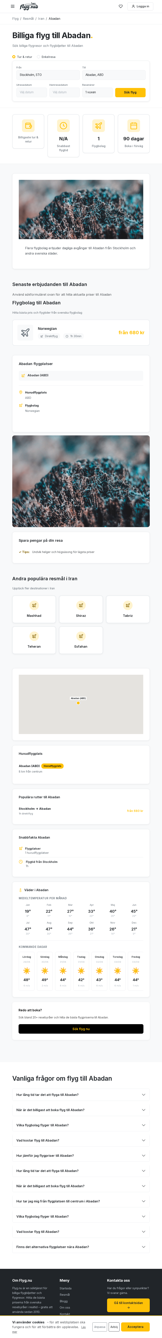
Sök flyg (130, 92)
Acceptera (135, 1327)
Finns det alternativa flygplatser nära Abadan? (52, 1247)
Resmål (65, 1294)
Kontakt (65, 1314)
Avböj (114, 1327)
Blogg (64, 1301)
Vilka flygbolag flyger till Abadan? (42, 1125)
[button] (78, 703)
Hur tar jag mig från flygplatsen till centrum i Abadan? (58, 1201)
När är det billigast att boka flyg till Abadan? (50, 1110)
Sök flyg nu (81, 1029)
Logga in (143, 6)
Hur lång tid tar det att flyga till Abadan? (47, 1095)
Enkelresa (49, 57)
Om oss (65, 1307)
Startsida (66, 1288)
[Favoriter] (120, 6)
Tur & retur (24, 57)
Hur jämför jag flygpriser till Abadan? (45, 1156)
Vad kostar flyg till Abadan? (37, 1140)
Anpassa (99, 1327)
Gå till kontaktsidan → (128, 1305)
